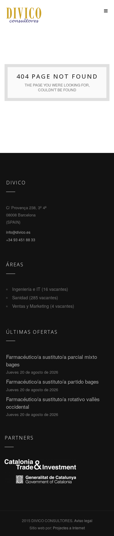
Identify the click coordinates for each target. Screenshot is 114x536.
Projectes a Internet (69, 527)
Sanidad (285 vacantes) (35, 297)
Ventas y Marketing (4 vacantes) (43, 306)
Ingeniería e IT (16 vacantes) (40, 289)
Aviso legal (83, 520)
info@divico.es (18, 232)
